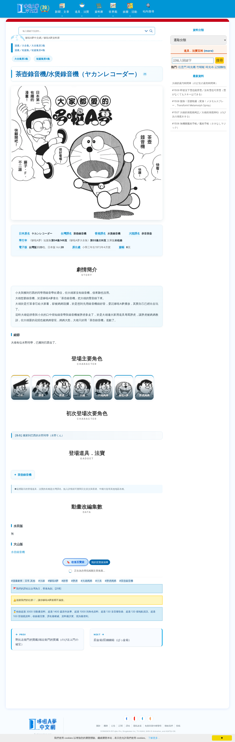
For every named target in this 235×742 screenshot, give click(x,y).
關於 (98, 725)
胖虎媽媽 (144, 395)
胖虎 (62, 395)
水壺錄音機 (18, 552)
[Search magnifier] (151, 31)
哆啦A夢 (124, 395)
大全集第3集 (38, 45)
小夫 (20, 395)
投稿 (178, 725)
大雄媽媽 (103, 395)
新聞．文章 (62, 11)
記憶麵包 (220, 67)
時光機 (191, 67)
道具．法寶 (82, 11)
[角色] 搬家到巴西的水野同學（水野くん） (39, 435)
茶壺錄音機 (24, 474)
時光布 (210, 67)
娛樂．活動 (130, 11)
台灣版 (33, 247)
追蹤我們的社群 (24, 600)
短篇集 (25, 50)
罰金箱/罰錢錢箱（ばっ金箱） (112, 640)
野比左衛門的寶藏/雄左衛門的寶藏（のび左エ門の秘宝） (46, 642)
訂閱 (121, 725)
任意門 (182, 67)
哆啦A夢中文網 (33, 37)
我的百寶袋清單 (99, 562)
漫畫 (17, 45)
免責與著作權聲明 (153, 725)
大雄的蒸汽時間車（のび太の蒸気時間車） (195, 83)
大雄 (82, 395)
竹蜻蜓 (200, 67)
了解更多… (154, 738)
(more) (208, 50)
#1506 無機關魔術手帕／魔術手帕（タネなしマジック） (199, 125)
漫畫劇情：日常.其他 (24, 580)
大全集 (25, 45)
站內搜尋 (148, 11)
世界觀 (113, 11)
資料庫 (99, 11)
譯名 (128, 725)
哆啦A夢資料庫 (52, 37)
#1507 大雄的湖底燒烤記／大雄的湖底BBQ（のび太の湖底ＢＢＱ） (199, 114)
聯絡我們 (169, 725)
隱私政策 (137, 725)
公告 (113, 725)
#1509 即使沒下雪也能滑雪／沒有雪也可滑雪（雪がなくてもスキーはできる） (199, 92)
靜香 (41, 395)
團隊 (106, 725)
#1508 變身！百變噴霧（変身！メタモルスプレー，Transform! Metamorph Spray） (197, 103)
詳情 (58, 588)
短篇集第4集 (38, 50)
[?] (144, 73)
